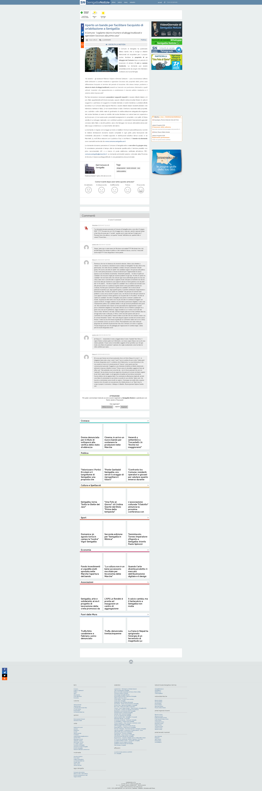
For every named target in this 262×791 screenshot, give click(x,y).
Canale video (77, 762)
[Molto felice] (141, 190)
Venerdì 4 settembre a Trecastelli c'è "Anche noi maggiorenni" (135, 442)
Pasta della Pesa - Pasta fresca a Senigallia (125, 727)
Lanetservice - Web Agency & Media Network (125, 689)
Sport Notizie (158, 739)
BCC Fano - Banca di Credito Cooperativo (124, 706)
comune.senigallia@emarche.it (96, 154)
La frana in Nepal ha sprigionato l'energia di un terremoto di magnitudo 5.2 (138, 636)
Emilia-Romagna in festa (161, 717)
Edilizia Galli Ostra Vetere (120, 697)
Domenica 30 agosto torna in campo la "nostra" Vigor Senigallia (90, 538)
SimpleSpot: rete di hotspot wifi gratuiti (123, 702)
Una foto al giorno (78, 756)
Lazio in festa (158, 720)
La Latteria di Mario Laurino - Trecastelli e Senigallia (127, 740)
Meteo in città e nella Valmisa (81, 773)
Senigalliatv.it (158, 690)
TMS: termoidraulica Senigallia (121, 690)
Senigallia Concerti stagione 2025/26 (123, 742)
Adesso (94, 17)
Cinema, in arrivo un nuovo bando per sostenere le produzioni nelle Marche (114, 442)
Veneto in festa (158, 729)
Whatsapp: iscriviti (78, 739)
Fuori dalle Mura (78, 696)
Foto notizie (76, 758)
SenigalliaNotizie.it (159, 689)
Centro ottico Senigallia (119, 700)
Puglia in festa (158, 725)
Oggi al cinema (77, 776)
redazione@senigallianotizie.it (81, 736)
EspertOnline (77, 710)
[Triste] (101, 190)
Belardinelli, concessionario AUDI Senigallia (124, 711)
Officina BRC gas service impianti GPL (123, 731)
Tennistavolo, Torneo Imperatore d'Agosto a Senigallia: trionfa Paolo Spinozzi (137, 539)
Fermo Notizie (158, 704)
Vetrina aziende (77, 733)
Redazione (76, 730)
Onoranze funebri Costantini (121, 693)
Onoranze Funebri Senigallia (81, 746)
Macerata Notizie (159, 706)
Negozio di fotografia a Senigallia (122, 724)
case (138, 168)
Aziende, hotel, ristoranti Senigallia (122, 714)
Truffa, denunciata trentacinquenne (113, 632)
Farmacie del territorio (79, 772)
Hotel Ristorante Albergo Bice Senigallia (124, 736)
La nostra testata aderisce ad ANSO (123, 752)
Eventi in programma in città (80, 775)
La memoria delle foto (79, 712)
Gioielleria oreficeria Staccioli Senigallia (123, 743)
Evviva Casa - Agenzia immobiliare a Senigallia (125, 705)
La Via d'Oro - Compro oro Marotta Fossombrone (126, 709)
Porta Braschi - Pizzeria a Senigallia (123, 733)
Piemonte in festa (159, 723)
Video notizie (77, 763)
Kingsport (157, 737)
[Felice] (128, 190)
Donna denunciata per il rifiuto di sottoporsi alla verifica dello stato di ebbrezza (90, 442)
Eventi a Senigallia (78, 748)
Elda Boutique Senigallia (120, 745)
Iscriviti (75, 731)
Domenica (103, 17)
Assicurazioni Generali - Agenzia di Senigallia (125, 696)
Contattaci (76, 734)
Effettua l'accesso (107, 407)
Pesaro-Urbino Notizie (160, 707)
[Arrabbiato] (88, 190)
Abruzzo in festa (159, 716)
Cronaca (76, 689)
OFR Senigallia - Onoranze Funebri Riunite (124, 725)
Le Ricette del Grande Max (80, 707)
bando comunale (131, 168)
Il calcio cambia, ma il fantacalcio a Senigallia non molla (138, 602)
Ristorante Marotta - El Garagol (122, 718)
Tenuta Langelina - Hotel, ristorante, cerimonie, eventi (127, 723)
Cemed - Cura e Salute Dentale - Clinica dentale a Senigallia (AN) (130, 708)
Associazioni (77, 695)
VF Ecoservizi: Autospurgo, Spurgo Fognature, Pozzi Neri (128, 739)
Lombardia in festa (159, 722)
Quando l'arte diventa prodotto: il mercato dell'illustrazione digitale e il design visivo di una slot (137, 572)
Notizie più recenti (78, 727)
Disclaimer (134, 788)
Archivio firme (77, 737)
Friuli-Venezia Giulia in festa (161, 719)
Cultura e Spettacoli (78, 690)
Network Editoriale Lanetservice (81, 749)
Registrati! (124, 407)
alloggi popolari (121, 168)
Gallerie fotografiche (79, 759)
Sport (75, 693)
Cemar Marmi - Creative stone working (123, 699)
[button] (160, 2)
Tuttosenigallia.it (159, 693)
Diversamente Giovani (79, 719)
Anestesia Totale (78, 720)
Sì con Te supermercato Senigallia (122, 715)
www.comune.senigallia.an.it (115, 141)
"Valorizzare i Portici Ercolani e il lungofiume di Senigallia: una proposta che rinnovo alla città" (91, 475)
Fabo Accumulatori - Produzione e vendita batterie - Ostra (128, 730)
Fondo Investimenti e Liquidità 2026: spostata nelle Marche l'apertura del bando (90, 571)
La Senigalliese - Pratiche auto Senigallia (124, 721)
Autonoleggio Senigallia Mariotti (121, 695)
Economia (76, 697)
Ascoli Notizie (158, 703)
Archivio (76, 729)
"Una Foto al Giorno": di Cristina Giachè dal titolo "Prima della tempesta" (113, 507)
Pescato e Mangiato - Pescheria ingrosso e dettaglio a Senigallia (130, 728)
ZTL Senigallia (117, 753)
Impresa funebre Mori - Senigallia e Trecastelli (125, 717)
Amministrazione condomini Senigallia (123, 712)
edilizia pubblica (121, 171)
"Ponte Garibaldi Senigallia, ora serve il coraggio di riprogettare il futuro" (114, 474)
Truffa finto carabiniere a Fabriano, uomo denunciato (88, 635)
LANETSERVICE (118, 788)
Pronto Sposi (158, 740)
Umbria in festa (158, 727)
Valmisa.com (158, 692)
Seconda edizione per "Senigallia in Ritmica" (113, 536)
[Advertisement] (166, 84)
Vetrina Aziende (77, 704)
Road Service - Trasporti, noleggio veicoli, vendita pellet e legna (130, 737)
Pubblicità (140, 788)
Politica (143, 40)
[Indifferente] (115, 190)
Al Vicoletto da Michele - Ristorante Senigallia (125, 720)
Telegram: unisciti (78, 740)
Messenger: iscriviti (78, 742)
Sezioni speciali (77, 765)
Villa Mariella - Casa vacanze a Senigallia (124, 734)
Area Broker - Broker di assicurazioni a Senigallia (126, 703)
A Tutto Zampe (77, 709)
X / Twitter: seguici (78, 743)
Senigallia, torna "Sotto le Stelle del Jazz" (90, 504)
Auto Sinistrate (158, 736)
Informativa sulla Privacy (149, 788)
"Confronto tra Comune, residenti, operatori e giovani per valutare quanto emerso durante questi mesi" (138, 475)
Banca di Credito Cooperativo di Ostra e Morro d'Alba (127, 692)
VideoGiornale (77, 706)
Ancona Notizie (158, 701)
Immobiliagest (158, 742)
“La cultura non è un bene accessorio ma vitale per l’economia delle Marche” (114, 571)
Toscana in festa (159, 726)
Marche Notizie (158, 700)
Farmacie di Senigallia (79, 745)
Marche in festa (158, 714)
